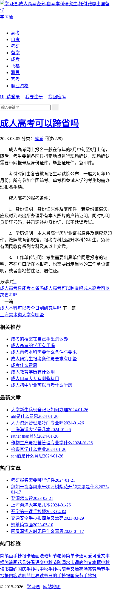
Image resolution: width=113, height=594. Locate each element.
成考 (15, 59)
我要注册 (34, 96)
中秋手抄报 (50, 569)
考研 (15, 46)
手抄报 (19, 556)
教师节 (50, 556)
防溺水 (63, 562)
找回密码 (57, 96)
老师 (61, 556)
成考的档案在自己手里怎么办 (39, 339)
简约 (13, 569)
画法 (39, 556)
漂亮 (87, 569)
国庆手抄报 (28, 569)
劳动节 (98, 569)
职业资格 (20, 85)
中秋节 (50, 562)
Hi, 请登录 (10, 96)
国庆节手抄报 (83, 575)
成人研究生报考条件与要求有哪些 (44, 358)
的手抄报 (61, 575)
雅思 (15, 72)
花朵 (22, 562)
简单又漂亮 (72, 569)
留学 (15, 52)
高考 (15, 33)
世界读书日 (42, 575)
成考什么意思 (24, 365)
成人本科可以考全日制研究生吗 (30, 308)
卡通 (30, 556)
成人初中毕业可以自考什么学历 (41, 385)
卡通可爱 (83, 556)
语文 (39, 562)
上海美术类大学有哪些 (22, 314)
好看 (30, 562)
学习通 (33, 586)
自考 (15, 39)
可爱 (96, 556)
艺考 (15, 79)
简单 (70, 556)
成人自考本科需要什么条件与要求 (44, 352)
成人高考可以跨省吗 (39, 123)
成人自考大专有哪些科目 (35, 378)
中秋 (105, 562)
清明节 (24, 575)
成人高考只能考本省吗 (22, 288)
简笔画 (6, 556)
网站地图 (52, 586)
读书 (4, 569)
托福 (15, 66)
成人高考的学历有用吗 (33, 345)
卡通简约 (79, 562)
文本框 (94, 562)
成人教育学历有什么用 (33, 372)
